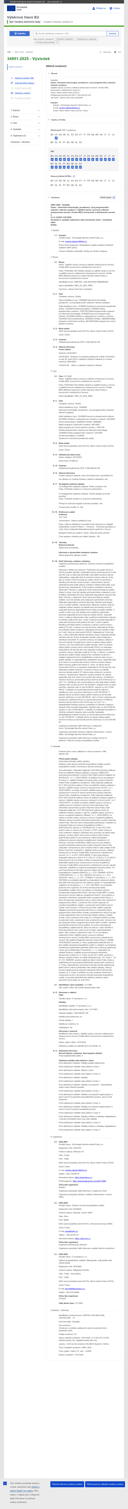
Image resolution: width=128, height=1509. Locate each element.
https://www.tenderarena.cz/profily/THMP (89, 1181)
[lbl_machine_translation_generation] (74, 176)
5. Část (14, 123)
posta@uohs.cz (71, 1231)
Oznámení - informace (20, 142)
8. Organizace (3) (18, 136)
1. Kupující (15, 110)
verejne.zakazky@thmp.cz (69, 108)
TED (9, 52)
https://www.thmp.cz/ (83, 1177)
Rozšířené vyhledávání (64, 39)
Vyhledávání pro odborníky (86, 39)
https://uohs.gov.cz (82, 1238)
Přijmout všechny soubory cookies (67, 1484)
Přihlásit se (101, 8)
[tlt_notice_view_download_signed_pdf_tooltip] (56, 138)
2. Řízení (14, 117)
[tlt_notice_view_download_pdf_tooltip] (52, 159)
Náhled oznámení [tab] (16, 67)
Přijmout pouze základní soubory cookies (105, 1484)
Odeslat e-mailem (22, 93)
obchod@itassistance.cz (75, 1289)
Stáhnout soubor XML (24, 78)
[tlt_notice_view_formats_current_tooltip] (113, 197)
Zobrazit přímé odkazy (24, 83)
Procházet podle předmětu (45, 42)
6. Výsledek (16, 129)
